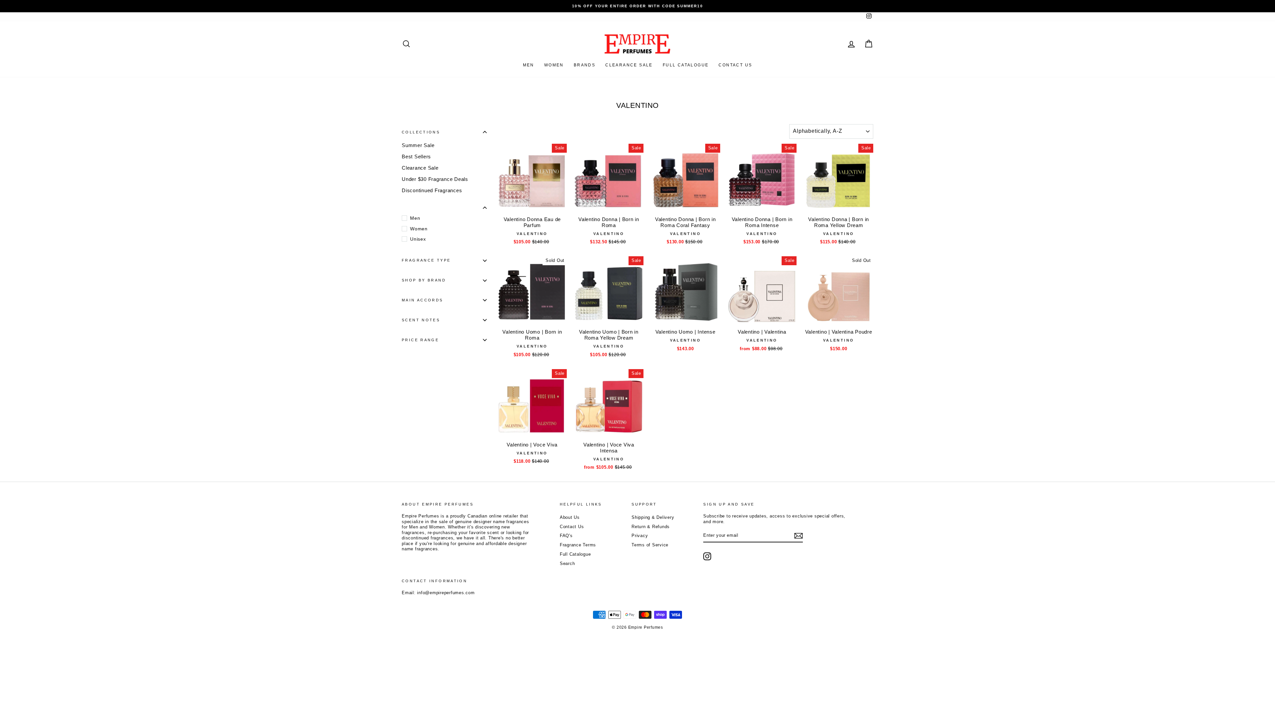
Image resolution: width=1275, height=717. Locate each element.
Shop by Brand (424, 280)
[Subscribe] (798, 536)
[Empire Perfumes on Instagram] (707, 556)
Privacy (640, 535)
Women (554, 65)
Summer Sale (418, 145)
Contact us (735, 65)
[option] (637, 6)
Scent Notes (421, 320)
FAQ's (566, 535)
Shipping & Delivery (653, 517)
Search (567, 563)
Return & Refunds (651, 526)
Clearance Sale (629, 65)
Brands (584, 65)
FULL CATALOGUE (686, 65)
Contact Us (572, 526)
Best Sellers (416, 156)
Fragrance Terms (578, 544)
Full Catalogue (575, 554)
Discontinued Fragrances (432, 190)
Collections (421, 132)
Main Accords (422, 300)
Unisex (418, 239)
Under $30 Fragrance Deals (435, 179)
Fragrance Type (426, 260)
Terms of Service (650, 544)
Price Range (420, 340)
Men (528, 65)
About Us (570, 517)
